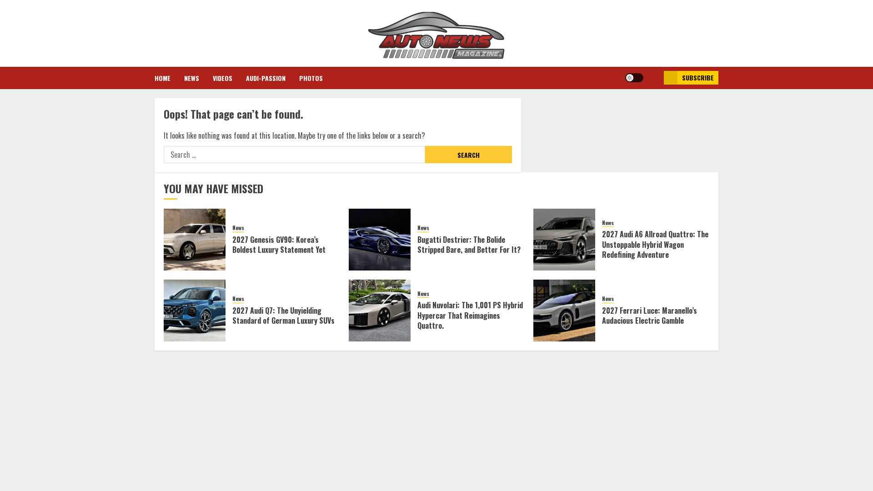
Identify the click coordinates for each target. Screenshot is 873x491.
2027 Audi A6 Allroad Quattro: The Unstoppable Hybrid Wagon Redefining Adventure (655, 244)
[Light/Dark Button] (634, 77)
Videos (222, 78)
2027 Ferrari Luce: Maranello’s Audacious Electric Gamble (649, 315)
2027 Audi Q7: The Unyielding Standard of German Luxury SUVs (283, 315)
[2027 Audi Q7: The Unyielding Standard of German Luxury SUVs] (195, 310)
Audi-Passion (266, 78)
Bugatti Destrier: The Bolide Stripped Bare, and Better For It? (469, 244)
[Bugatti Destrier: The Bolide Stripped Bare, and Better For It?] (380, 240)
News (191, 78)
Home (163, 78)
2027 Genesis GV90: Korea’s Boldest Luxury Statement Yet (279, 244)
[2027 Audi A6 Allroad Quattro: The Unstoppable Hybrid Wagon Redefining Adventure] (564, 240)
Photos (311, 78)
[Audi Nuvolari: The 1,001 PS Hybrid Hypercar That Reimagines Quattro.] (380, 310)
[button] (653, 78)
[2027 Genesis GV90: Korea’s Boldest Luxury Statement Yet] (195, 240)
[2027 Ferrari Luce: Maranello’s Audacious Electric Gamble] (564, 310)
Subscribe (698, 77)
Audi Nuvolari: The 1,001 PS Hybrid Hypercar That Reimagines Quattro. (470, 315)
